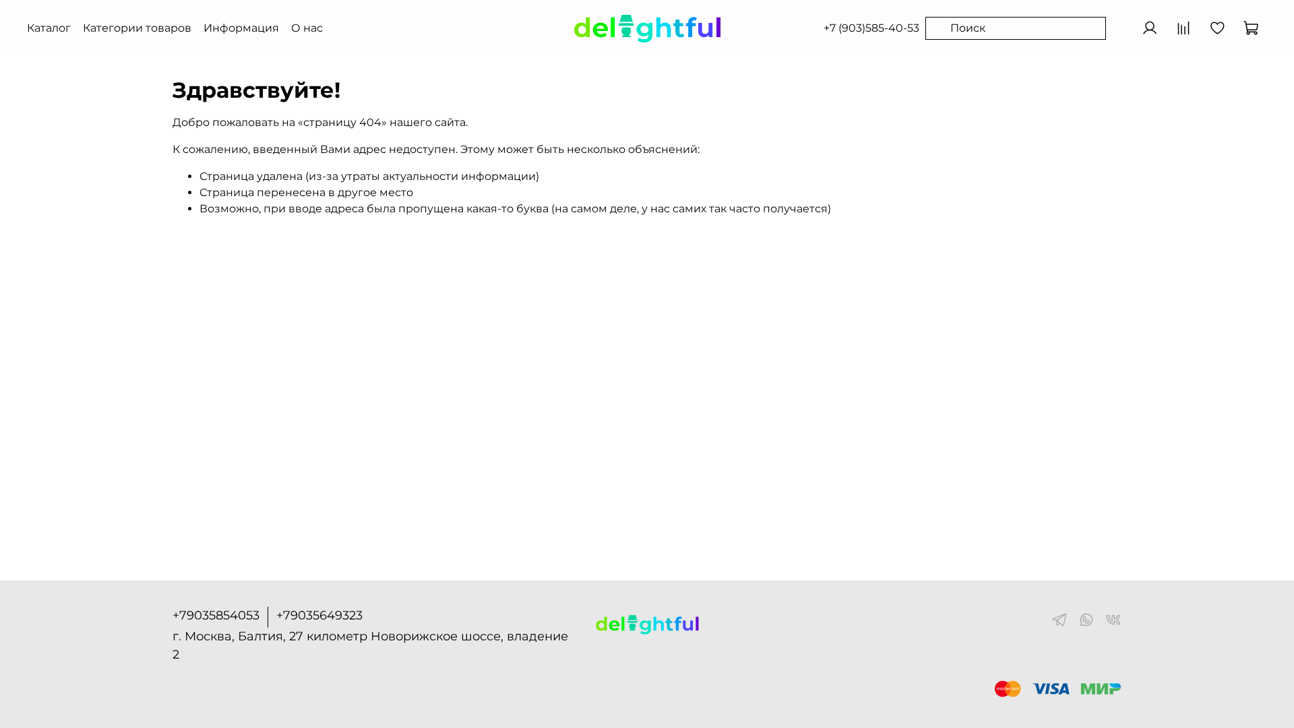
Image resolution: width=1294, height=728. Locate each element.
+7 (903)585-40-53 (871, 28)
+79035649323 (319, 615)
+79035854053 (216, 615)
